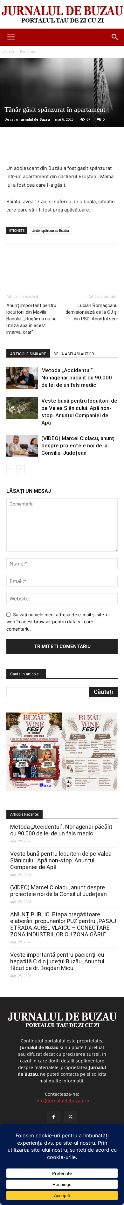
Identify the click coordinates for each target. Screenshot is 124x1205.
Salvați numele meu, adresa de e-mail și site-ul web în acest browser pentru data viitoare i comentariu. (57, 622)
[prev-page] (10, 469)
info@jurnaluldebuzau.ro (62, 1101)
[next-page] (20, 469)
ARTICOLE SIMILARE (28, 354)
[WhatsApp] (76, 149)
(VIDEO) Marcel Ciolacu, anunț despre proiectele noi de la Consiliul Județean (77, 445)
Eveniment (29, 51)
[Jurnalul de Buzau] (62, 14)
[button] (11, 37)
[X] (47, 149)
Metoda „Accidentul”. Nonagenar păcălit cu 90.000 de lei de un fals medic (76, 377)
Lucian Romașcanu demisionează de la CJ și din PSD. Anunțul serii (91, 312)
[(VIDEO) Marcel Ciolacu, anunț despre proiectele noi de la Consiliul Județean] (22, 446)
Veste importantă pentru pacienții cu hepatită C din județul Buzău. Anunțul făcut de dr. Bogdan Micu (57, 961)
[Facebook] (32, 149)
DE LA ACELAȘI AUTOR (74, 354)
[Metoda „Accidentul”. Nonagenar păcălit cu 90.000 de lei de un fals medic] (22, 378)
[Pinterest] (62, 149)
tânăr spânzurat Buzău (50, 230)
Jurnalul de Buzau (34, 119)
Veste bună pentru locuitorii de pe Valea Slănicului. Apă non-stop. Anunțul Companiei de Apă (61, 860)
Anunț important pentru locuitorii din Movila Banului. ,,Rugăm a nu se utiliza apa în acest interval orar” (31, 319)
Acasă (8, 51)
